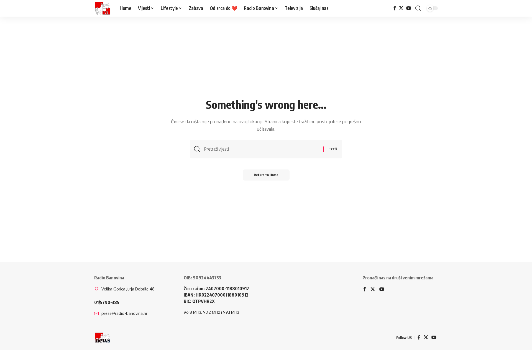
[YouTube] (409, 8)
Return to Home (266, 175)
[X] (401, 8)
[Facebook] (395, 8)
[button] (418, 8)
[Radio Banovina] (102, 8)
